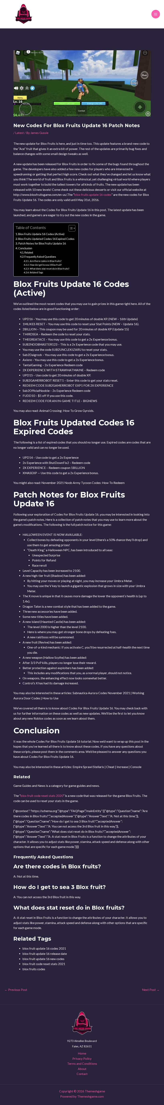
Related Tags (36, 272)
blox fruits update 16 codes (92, 194)
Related (28, 252)
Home (82, 1053)
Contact (82, 1074)
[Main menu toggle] (155, 14)
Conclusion (25, 248)
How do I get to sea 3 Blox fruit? (45, 264)
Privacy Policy (82, 1058)
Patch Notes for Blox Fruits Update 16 (42, 243)
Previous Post (15, 989)
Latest (19, 133)
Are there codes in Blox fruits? (45, 261)
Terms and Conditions (82, 1063)
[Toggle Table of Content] (69, 228)
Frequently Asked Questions (40, 256)
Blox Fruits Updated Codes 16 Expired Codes (46, 238)
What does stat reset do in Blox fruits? (49, 268)
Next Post (151, 989)
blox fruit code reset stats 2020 (42, 795)
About (82, 1069)
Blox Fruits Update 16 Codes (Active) (41, 234)
